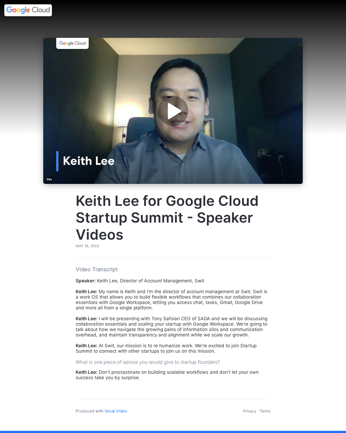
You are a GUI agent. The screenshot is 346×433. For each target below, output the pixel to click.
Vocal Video (116, 411)
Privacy (249, 411)
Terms (265, 411)
